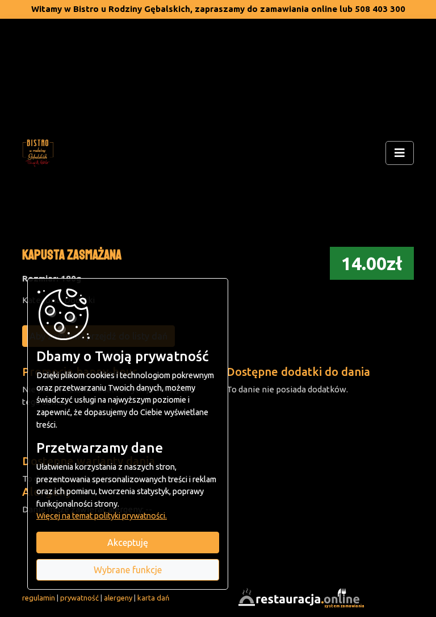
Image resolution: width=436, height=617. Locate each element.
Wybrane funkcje (128, 570)
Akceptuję (127, 542)
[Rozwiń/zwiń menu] (399, 153)
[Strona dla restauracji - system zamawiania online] (300, 596)
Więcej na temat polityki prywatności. (101, 515)
